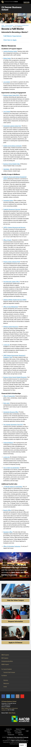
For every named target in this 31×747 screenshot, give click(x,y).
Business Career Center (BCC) (11, 95)
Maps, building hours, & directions (10, 708)
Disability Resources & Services (11, 209)
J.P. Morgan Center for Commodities (12, 486)
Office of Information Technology (11, 546)
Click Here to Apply (9, 40)
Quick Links (26, 2)
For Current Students (7, 669)
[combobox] (23, 745)
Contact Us (9, 729)
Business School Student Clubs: (11, 164)
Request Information (15, 621)
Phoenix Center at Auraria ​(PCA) (11, 261)
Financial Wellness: (8, 442)
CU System (7, 731)
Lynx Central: (6, 82)
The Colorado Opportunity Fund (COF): (13, 424)
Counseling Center (8, 200)
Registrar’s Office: (8, 532)
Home (3, 25)
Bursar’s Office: (7, 510)
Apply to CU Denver (15, 643)
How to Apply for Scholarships (11, 468)
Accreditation (18, 732)
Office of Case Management (10, 307)
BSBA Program (5, 664)
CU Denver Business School (9, 701)
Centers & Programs (9, 25)
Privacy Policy (18, 731)
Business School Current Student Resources (15, 377)
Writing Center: (7, 58)
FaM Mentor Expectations (12, 36)
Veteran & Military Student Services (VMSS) (14, 299)
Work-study (6, 403)
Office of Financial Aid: (9, 396)
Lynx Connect (6, 111)
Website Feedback (20, 729)
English (22, 745)
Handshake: (6, 169)
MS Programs (5, 658)
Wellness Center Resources (10, 326)
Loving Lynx (6, 344)
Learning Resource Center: (10, 51)
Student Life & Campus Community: (12, 146)
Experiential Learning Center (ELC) (12, 126)
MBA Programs (5, 655)
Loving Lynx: (6, 457)
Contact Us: (4, 710)
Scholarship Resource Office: (10, 412)
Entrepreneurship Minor (7, 661)
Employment (11, 734)
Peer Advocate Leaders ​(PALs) (11, 281)
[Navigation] (28, 9)
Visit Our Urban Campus (15, 600)
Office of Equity (7, 240)
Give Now (20, 734)
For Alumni (4, 675)
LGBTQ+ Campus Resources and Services (14, 227)
